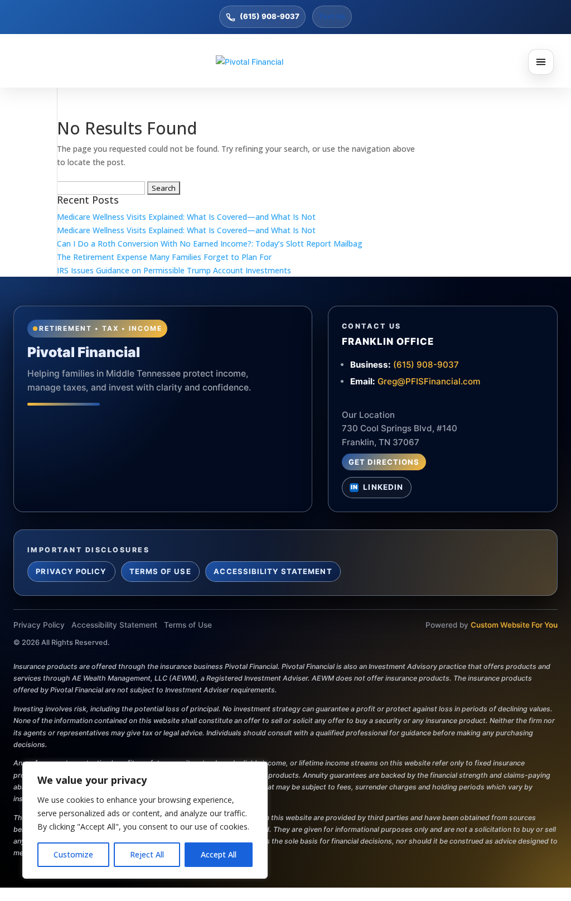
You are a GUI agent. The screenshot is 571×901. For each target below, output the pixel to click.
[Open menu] (541, 62)
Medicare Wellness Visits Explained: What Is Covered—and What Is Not (186, 216)
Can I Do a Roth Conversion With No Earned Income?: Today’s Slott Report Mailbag (209, 243)
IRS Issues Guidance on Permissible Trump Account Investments (174, 270)
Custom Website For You (514, 624)
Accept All (218, 854)
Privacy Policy (71, 571)
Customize (73, 854)
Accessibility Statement (273, 571)
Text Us (332, 16)
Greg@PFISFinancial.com (429, 381)
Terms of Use (160, 571)
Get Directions (384, 461)
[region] (145, 820)
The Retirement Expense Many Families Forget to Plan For (164, 257)
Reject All (147, 854)
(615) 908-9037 (269, 16)
